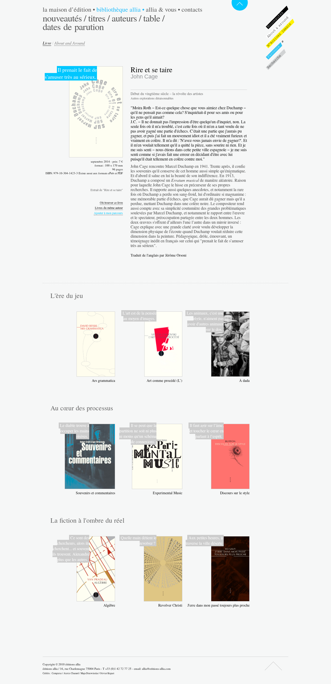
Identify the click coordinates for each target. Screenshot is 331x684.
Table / (153, 18)
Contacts (192, 9)
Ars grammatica (103, 380)
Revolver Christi (170, 605)
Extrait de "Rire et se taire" (107, 190)
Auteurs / (126, 18)
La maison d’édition (69, 9)
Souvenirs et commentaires (95, 492)
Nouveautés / (64, 18)
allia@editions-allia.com (156, 669)
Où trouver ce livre (111, 202)
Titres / (99, 18)
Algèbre (109, 605)
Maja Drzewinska (89, 673)
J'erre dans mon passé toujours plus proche (218, 605)
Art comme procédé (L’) (164, 380)
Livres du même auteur (109, 208)
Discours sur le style (235, 492)
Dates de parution (73, 26)
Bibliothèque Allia (120, 9)
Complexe (57, 673)
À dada (244, 380)
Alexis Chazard (71, 673)
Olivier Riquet (107, 673)
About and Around (69, 43)
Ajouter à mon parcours (108, 213)
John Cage (144, 76)
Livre (47, 43)
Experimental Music (167, 492)
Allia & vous (163, 9)
